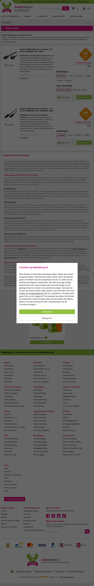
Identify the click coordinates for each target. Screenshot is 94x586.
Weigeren (47, 318)
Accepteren (47, 311)
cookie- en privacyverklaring (31, 293)
